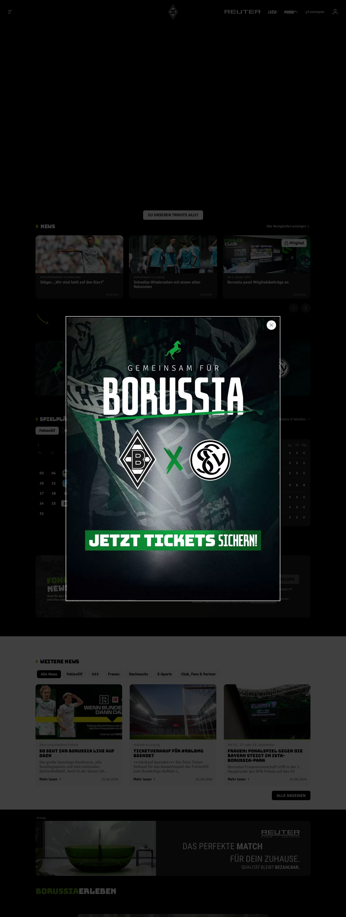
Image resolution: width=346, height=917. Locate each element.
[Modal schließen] (271, 325)
